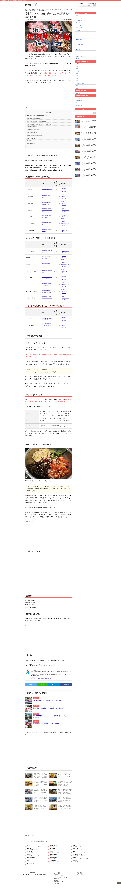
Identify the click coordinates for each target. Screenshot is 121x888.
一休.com (78, 30)
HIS (76, 37)
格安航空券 (78, 98)
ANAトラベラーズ (80, 44)
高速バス (78, 102)
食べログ (64, 191)
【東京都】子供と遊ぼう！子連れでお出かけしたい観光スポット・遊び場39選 (89, 139)
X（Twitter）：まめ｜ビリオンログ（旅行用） (41, 678)
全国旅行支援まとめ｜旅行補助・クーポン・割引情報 (46, 723)
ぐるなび (64, 188)
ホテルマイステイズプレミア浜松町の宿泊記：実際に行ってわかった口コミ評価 (64, 807)
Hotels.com (78, 51)
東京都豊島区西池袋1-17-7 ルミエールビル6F (47, 325)
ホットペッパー (65, 189)
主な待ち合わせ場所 (31, 143)
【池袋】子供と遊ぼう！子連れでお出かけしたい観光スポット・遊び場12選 (89, 175)
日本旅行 (78, 22)
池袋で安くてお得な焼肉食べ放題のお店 (37, 115)
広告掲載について (58, 881)
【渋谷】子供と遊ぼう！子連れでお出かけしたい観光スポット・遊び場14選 (89, 145)
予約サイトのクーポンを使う (33, 129)
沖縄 (77, 88)
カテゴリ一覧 (86, 3)
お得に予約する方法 (32, 126)
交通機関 (29, 140)
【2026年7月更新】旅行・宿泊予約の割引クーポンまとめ (47, 700)
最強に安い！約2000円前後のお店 (34, 118)
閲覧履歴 (81, 3)
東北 (77, 66)
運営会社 (56, 880)
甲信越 (77, 71)
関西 (77, 78)
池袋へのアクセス (31, 138)
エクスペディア (79, 54)
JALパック (78, 46)
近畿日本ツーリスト (80, 39)
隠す (50, 112)
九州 (77, 85)
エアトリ (78, 42)
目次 (119, 882)
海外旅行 (78, 93)
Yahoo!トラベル (79, 20)
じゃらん (78, 15)
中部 (77, 73)
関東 (77, 68)
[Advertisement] (48, 96)
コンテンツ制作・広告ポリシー (62, 877)
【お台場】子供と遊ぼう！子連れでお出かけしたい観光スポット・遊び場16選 (40, 791)
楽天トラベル (79, 18)
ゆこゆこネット (79, 25)
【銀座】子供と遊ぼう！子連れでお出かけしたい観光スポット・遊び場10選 (89, 163)
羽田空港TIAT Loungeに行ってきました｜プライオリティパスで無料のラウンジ (89, 133)
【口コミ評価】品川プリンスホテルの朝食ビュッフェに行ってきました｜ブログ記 (89, 157)
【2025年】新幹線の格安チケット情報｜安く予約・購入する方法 (49, 708)
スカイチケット (79, 58)
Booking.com (79, 56)
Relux (77, 32)
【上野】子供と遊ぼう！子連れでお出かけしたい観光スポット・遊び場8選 (89, 169)
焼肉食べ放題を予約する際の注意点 (35, 135)
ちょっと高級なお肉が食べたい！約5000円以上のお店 (39, 124)
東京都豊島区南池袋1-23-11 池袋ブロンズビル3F (47, 210)
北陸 (77, 75)
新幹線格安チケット (80, 100)
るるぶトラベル (79, 27)
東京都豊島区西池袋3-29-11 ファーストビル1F (47, 298)
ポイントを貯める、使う (32, 132)
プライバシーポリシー (59, 876)
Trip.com (78, 49)
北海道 (77, 63)
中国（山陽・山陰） (80, 83)
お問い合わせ (93, 3)
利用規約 (56, 874)
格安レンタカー (79, 105)
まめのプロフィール (35, 677)
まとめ (28, 146)
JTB (77, 35)
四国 (77, 80)
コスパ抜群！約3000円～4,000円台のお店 (36, 121)
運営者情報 (56, 878)
